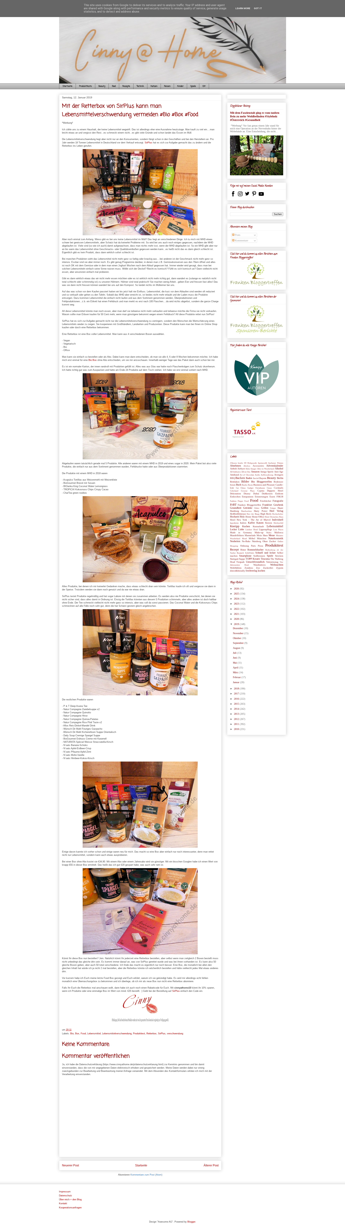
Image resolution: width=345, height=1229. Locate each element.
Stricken (279, 556)
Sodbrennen (259, 556)
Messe (272, 535)
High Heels (265, 514)
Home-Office (258, 517)
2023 (237, 603)
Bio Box (92, 360)
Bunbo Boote (247, 485)
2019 (237, 624)
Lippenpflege (265, 529)
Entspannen (247, 496)
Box (77, 1033)
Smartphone (245, 555)
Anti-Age (278, 471)
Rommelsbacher (255, 549)
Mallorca (278, 532)
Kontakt (63, 1203)
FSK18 (280, 496)
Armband (234, 475)
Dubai (256, 493)
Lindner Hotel (251, 529)
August (237, 648)
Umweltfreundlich (255, 562)
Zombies (249, 568)
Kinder (180, 86)
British (232, 485)
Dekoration (235, 493)
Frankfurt (267, 505)
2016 (237, 698)
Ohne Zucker (269, 541)
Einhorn (279, 493)
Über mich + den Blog (70, 1199)
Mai (235, 662)
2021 (237, 614)
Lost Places (278, 529)
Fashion (233, 501)
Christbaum (260, 488)
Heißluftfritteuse (238, 514)
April (236, 667)
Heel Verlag (276, 511)
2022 (237, 609)
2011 (237, 724)
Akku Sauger (250, 469)
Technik (140, 86)
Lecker (233, 529)
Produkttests (85, 86)
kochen (261, 570)
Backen (240, 478)
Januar (236, 682)
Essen (272, 496)
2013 (237, 714)
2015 (237, 704)
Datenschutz (65, 1195)
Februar (237, 677)
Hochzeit (234, 516)
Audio (257, 475)
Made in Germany (241, 532)
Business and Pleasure (264, 485)
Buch (238, 484)
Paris (253, 546)
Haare (280, 508)
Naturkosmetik (275, 538)
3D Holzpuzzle (250, 463)
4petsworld (262, 463)
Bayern (262, 478)
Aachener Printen (275, 463)
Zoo (258, 568)
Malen (269, 533)
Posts (237, 235)
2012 (237, 719)
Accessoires (258, 466)
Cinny (269, 488)
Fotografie (278, 501)
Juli (235, 653)
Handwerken (246, 511)
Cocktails (278, 488)
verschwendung (175, 1033)
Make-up (259, 532)
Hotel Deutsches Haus (274, 517)
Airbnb (233, 468)
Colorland (234, 491)
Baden (249, 478)
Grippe (273, 508)
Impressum (65, 1191)
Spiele (193, 86)
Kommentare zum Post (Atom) (146, 1174)
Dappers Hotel (275, 491)
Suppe (242, 559)
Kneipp (234, 526)
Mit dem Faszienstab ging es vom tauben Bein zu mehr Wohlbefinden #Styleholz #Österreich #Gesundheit (254, 116)
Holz (242, 516)
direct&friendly (237, 571)
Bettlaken (235, 482)
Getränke (247, 508)
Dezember (238, 628)
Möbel (252, 538)
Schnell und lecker (265, 552)
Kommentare (241, 240)
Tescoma (265, 559)
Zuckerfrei (268, 568)
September (238, 643)
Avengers (278, 475)
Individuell (277, 519)
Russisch (240, 553)
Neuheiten (235, 541)
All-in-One (245, 472)
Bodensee (278, 482)
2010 (237, 729)
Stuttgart (234, 559)
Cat (237, 488)
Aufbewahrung (267, 475)
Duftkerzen (267, 493)
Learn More (242, 8)
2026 (237, 588)
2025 (237, 593)
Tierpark (240, 562)
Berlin (280, 478)
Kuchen (246, 526)
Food (114, 86)
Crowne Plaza (247, 491)
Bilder (245, 481)
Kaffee (251, 522)
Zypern (279, 568)
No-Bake (246, 541)
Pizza (260, 546)
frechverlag (251, 570)
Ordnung (244, 546)
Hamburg (234, 511)
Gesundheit (235, 508)
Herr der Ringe (253, 514)
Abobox (246, 466)
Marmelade (250, 535)
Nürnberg (256, 541)
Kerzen (268, 523)
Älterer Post (211, 1165)
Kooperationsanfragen (70, 1207)
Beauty (101, 86)
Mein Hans (262, 535)
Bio (72, 1033)
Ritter (243, 550)
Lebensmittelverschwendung (117, 1033)
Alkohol (279, 468)
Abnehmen (235, 465)
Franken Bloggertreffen (249, 505)
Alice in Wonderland (265, 469)
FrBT (233, 504)
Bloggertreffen (264, 481)
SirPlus (148, 142)
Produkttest (139, 1033)
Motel (244, 538)
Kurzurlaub (258, 526)
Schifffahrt (249, 553)
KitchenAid (278, 523)
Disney (247, 493)
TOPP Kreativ (253, 559)
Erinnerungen (261, 496)
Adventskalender (274, 465)
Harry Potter (260, 511)
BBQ (232, 478)
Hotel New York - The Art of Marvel (250, 520)
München (261, 538)
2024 (237, 598)
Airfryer (241, 468)
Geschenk (278, 505)
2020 (237, 619)
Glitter (256, 508)
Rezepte (126, 86)
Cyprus (260, 491)
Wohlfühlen (236, 568)
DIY (204, 86)
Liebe (241, 529)
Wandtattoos (259, 565)
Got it (258, 8)
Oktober (237, 638)
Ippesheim (234, 523)
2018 (237, 688)
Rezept (234, 549)
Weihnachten (276, 564)
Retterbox (151, 1033)
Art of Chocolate (247, 475)
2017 (237, 693)
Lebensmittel (94, 1033)
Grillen (264, 508)
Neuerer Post (70, 1165)
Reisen (167, 86)
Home (248, 517)
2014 (237, 709)
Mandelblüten (237, 535)
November (238, 633)
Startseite (67, 86)
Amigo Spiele (266, 471)
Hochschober (277, 514)
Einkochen (235, 496)
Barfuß (256, 478)
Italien (243, 523)
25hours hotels (236, 463)
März (236, 672)
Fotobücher (265, 501)
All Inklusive (235, 472)
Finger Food (243, 501)
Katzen (154, 86)
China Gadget (247, 488)
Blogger (191, 1221)
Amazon (255, 471)
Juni (235, 657)
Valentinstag (272, 562)
